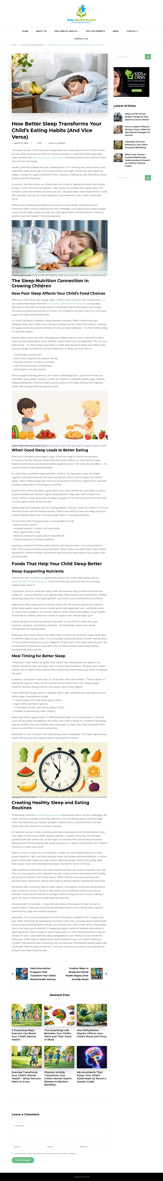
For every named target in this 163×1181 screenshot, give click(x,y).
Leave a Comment (57, 143)
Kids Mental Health (66, 31)
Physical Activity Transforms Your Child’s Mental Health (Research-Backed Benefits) (57, 1078)
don (40, 143)
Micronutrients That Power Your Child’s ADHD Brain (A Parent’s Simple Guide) (91, 1077)
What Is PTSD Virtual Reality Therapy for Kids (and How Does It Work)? (137, 117)
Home (25, 31)
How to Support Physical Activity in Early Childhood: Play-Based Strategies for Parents (138, 130)
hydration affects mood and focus (29, 581)
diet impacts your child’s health (48, 157)
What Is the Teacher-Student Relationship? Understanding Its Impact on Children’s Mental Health (137, 160)
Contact (132, 31)
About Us (41, 31)
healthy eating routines (48, 815)
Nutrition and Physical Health (25, 119)
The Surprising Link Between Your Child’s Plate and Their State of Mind (58, 1035)
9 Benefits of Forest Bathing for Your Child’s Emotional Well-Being (136, 145)
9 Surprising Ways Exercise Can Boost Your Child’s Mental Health (24, 1035)
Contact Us (81, 39)
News (116, 31)
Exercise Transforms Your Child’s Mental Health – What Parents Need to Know (26, 1077)
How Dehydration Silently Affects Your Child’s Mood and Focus (92, 1033)
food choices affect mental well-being (66, 303)
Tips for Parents (95, 31)
